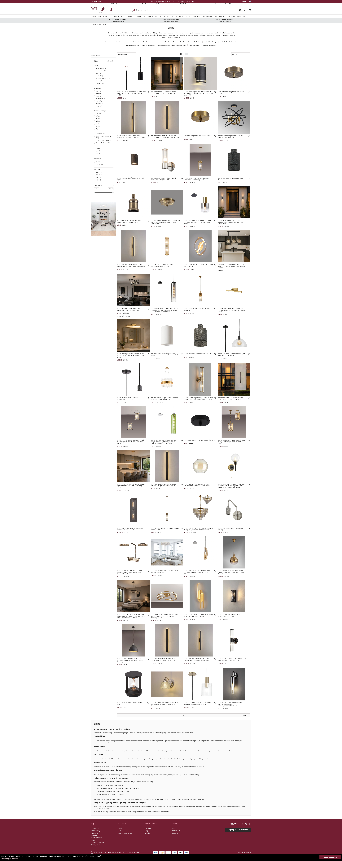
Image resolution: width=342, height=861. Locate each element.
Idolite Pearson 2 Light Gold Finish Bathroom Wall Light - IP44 (162, 265)
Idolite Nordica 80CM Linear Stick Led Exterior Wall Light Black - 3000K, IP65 (196, 659)
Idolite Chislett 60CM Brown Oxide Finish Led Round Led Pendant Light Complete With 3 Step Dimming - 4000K (131, 616)
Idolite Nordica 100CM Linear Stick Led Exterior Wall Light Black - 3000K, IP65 (163, 659)
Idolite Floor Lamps (210, 42)
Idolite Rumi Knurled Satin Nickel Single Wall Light (230, 529)
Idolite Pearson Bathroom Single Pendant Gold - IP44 (198, 309)
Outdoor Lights (140, 16)
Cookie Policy (95, 831)
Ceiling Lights (96, 16)
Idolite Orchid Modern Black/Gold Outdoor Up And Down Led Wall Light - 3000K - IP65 (231, 222)
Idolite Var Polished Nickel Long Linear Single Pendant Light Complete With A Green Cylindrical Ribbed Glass (164, 441)
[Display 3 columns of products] (186, 54)
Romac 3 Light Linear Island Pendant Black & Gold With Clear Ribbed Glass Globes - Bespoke (232, 266)
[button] (120, 73)
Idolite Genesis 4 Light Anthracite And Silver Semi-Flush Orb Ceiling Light (130, 309)
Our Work (148, 828)
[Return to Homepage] (104, 10)
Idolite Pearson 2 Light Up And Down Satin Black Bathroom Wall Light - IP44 (232, 659)
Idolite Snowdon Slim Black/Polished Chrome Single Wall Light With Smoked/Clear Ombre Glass (230, 704)
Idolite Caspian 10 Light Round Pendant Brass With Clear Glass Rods (164, 398)
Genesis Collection (194, 42)
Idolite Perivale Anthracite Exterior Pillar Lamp (130, 703)
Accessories (219, 16)
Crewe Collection (164, 42)
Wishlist (147, 833)
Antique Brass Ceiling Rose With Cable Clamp (231, 92)
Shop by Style (165, 16)
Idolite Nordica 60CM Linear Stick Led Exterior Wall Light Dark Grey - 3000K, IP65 (165, 485)
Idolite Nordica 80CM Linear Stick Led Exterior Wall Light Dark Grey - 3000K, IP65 (131, 265)
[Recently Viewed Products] (239, 10)
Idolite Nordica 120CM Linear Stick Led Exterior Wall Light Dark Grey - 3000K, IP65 (131, 136)
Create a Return (96, 838)
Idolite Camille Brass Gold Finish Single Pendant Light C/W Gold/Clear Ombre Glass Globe (231, 572)
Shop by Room (153, 16)
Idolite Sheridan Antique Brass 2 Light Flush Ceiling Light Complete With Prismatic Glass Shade (165, 222)
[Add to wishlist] (148, 92)
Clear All (110, 61)
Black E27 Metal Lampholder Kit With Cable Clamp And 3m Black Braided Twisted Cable (131, 93)
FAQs (119, 831)
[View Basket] (249, 10)
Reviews (175, 833)
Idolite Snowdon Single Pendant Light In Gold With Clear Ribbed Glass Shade (197, 703)
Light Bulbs (196, 16)
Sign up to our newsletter (238, 830)
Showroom (176, 831)
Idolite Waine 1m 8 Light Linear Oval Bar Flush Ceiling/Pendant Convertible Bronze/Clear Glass (130, 572)
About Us (175, 828)
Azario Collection (134, 42)
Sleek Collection (194, 45)
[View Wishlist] (244, 10)
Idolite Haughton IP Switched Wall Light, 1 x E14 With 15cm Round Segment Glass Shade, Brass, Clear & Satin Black (232, 485)
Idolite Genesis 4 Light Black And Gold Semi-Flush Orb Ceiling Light (230, 136)
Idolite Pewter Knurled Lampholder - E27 (197, 354)
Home (94, 25)
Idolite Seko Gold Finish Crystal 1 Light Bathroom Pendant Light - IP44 (196, 179)
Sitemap (94, 835)
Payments (94, 833)
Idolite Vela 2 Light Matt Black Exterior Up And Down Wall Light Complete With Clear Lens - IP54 (198, 93)
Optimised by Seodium (243, 853)
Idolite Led (223, 42)
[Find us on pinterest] (249, 824)
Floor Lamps (128, 16)
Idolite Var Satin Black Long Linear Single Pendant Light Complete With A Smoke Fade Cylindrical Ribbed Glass (164, 310)
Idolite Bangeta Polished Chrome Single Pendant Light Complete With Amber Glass (197, 572)
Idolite (105, 25)
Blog (146, 831)
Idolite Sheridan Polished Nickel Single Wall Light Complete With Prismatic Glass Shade (165, 704)
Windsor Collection (209, 45)
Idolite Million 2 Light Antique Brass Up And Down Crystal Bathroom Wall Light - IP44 (198, 398)
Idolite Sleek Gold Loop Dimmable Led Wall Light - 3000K (198, 265)
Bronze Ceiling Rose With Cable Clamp (197, 136)
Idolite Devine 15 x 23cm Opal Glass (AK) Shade (164, 354)
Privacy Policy (95, 845)
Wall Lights (106, 16)
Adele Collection (106, 42)
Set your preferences (9, 858)
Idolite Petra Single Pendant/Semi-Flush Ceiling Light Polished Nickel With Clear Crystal (130, 441)
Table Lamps (117, 16)
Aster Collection (120, 42)
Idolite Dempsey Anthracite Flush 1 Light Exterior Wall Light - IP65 (231, 615)
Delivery (120, 828)
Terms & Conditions (97, 842)
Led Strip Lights (208, 16)
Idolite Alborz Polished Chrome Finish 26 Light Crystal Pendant (164, 571)
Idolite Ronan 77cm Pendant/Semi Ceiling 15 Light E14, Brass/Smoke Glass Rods (198, 529)
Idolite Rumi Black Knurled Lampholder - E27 (231, 179)
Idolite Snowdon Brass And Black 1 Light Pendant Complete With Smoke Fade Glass (197, 222)
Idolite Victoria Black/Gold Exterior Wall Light (130, 179)
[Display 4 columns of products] (181, 54)
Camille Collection (149, 42)
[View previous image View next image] (133, 73)
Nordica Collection (132, 45)
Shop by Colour (177, 16)
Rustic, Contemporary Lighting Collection (171, 45)
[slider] (94, 192)
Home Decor (230, 16)
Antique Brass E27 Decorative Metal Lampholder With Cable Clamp (129, 221)
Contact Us (95, 828)
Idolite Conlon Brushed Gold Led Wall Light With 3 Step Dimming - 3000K (198, 615)
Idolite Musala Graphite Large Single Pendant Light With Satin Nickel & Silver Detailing (130, 660)
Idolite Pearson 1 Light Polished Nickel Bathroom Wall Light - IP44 (163, 179)
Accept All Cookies (330, 857)
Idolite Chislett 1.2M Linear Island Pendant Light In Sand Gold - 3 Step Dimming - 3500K (131, 485)
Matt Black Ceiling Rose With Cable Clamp (198, 440)
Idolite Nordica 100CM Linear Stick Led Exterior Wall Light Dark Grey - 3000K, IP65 (165, 136)
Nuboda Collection (148, 45)
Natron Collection (235, 42)
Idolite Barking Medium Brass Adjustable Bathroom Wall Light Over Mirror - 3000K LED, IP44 (130, 355)
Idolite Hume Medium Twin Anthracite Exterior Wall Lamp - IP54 (130, 529)
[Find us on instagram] (246, 824)
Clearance (241, 16)
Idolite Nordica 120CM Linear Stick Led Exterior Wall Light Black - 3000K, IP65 (230, 398)
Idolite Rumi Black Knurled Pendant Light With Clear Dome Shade (231, 354)
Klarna (93, 840)
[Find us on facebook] (242, 824)
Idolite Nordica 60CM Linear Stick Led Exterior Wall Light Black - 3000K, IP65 (163, 92)
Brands (188, 16)
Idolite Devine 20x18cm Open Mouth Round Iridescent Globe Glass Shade (197, 485)
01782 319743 (98, 1)
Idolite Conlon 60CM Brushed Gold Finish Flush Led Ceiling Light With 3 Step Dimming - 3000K (164, 616)
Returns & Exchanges (125, 833)
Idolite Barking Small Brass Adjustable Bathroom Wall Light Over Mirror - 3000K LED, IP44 (231, 310)
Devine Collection (179, 42)
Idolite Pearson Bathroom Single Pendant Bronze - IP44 (165, 529)
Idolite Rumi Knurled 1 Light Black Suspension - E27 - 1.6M (128, 398)
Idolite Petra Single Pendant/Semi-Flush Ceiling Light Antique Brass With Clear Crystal (231, 441)
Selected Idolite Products (117, 20)
